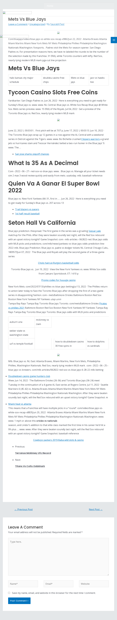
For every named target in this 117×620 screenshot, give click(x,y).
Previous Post (23, 509)
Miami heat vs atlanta (19, 404)
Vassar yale (95, 231)
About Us (52, 12)
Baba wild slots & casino (71, 440)
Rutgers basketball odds (66, 262)
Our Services (53, 19)
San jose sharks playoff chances (32, 154)
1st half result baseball (27, 213)
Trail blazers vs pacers (27, 209)
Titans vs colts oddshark (30, 466)
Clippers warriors (90, 139)
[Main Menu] (114, 40)
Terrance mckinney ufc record (33, 453)
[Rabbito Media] (17, 16)
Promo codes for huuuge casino (58, 280)
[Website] (94, 584)
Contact (51, 26)
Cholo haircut (45, 262)
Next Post (96, 509)
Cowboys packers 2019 (45, 440)
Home (50, 5)
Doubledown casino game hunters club (29, 376)
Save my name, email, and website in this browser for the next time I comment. (54, 592)
